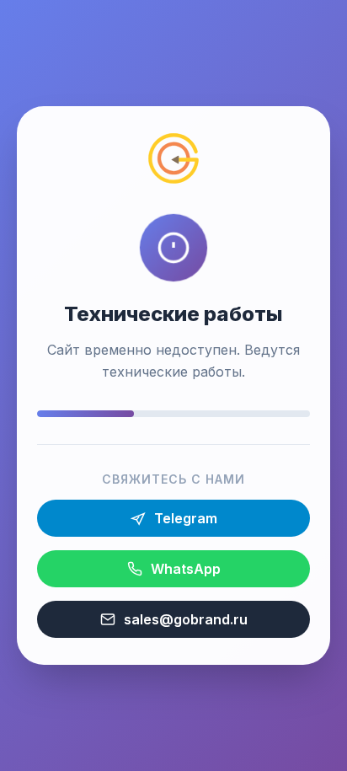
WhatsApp (186, 568)
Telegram (185, 518)
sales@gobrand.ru (186, 619)
